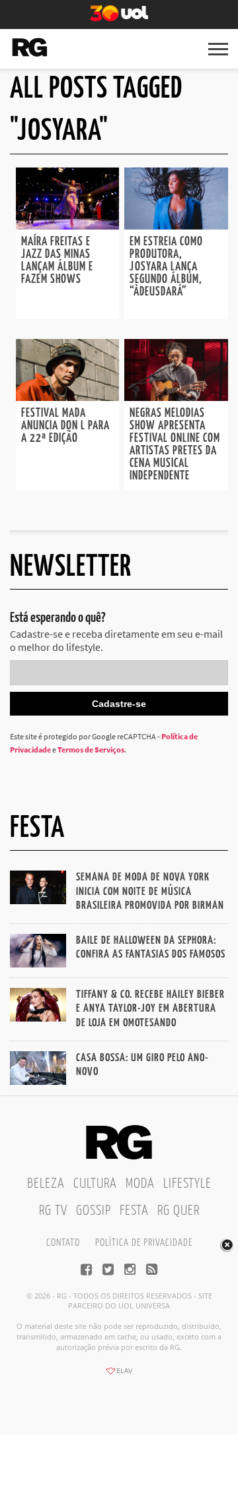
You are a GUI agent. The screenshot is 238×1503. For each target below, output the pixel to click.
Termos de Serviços (91, 749)
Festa (134, 1210)
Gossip (93, 1210)
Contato (63, 1243)
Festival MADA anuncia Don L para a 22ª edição (65, 426)
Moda (140, 1183)
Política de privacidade (143, 1243)
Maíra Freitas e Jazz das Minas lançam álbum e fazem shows (57, 261)
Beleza (46, 1183)
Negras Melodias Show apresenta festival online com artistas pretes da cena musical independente (175, 445)
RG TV (53, 1210)
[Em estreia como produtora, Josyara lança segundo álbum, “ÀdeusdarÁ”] (175, 225)
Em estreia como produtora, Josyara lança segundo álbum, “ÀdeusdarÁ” (166, 267)
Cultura (95, 1183)
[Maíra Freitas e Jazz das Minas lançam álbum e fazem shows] (67, 225)
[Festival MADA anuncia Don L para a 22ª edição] (67, 397)
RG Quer (178, 1210)
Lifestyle (187, 1183)
